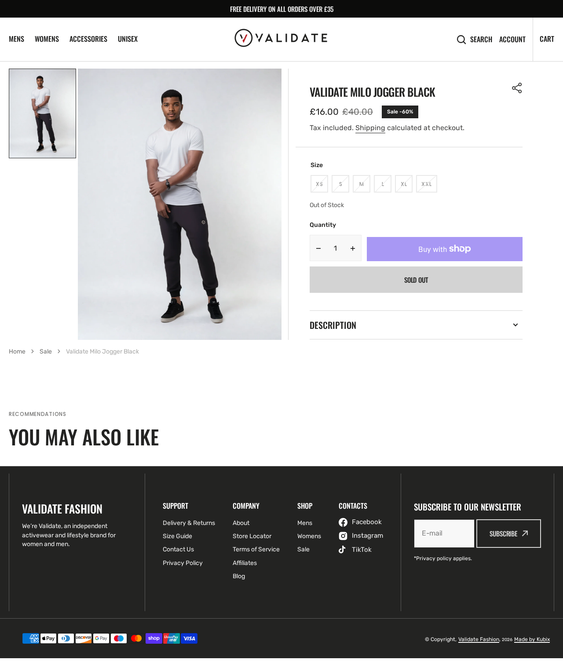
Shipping (370, 128)
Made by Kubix (532, 639)
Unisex (128, 38)
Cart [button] (547, 38)
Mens (16, 38)
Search (481, 39)
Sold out (416, 279)
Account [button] (512, 39)
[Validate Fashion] (281, 39)
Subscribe (503, 533)
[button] (517, 88)
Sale (46, 351)
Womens (47, 38)
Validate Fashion (478, 639)
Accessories (88, 38)
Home (17, 351)
